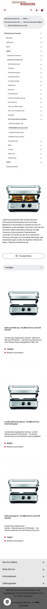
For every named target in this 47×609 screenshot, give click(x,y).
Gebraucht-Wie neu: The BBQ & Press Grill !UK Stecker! (22, 329)
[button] (41, 33)
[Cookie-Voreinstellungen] (7, 601)
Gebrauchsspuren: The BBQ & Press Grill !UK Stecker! (22, 517)
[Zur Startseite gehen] (23, 3)
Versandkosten (9, 593)
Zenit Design (23, 605)
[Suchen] (31, 10)
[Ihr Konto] (36, 10)
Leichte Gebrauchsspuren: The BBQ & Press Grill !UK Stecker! (21, 423)
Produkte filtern (25, 256)
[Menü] (4, 10)
